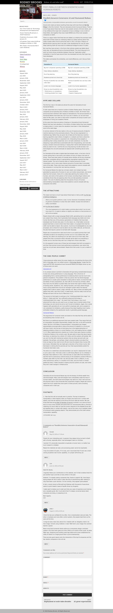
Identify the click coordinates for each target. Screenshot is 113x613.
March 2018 (23, 148)
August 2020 (24, 126)
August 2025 (24, 85)
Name (45, 577)
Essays (22, 57)
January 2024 (24, 100)
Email (45, 583)
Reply (46, 457)
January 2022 (24, 117)
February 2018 (24, 150)
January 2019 (24, 141)
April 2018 (23, 145)
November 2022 (25, 112)
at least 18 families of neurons (64, 402)
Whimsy (22, 66)
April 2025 (23, 90)
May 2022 (23, 114)
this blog (50, 262)
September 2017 (25, 158)
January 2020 (24, 133)
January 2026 (24, 78)
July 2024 (23, 97)
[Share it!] (45, 20)
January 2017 (24, 174)
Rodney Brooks (31, 2)
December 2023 (25, 102)
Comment (46, 557)
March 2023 (23, 107)
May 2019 (23, 136)
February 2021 (24, 119)
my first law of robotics (52, 206)
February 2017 (24, 172)
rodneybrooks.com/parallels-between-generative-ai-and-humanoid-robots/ (65, 22)
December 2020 (25, 124)
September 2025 (25, 83)
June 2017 (23, 162)
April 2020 (23, 131)
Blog (76, 2)
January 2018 (24, 153)
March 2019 (23, 138)
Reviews (22, 61)
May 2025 (23, 88)
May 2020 (23, 129)
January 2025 (24, 92)
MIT (81, 2)
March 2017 (23, 170)
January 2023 (24, 109)
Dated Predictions (25, 54)
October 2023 (24, 104)
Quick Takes (23, 59)
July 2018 (23, 143)
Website (46, 588)
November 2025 (25, 80)
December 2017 (25, 155)
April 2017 (23, 167)
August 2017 (24, 160)
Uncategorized (24, 64)
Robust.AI (88, 2)
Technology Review (75, 262)
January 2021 (24, 121)
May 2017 (23, 165)
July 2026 (23, 76)
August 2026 (24, 73)
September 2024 (25, 95)
